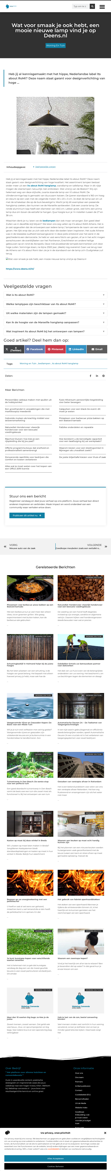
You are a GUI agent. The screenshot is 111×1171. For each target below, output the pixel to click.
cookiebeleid (53, 1149)
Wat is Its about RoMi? (55, 294)
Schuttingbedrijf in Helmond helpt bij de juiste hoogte (30, 665)
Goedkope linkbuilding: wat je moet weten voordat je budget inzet (83, 1117)
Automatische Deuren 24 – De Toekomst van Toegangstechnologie (80, 723)
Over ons (79, 1073)
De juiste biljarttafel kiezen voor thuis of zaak (82, 457)
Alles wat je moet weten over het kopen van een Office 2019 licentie (28, 467)
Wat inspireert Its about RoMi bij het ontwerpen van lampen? (55, 331)
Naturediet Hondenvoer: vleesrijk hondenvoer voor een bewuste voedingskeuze (22, 429)
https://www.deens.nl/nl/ (20, 268)
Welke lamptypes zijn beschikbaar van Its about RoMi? (55, 304)
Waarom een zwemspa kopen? (73, 958)
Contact (78, 1090)
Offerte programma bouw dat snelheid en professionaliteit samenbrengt (27, 449)
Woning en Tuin (55, 45)
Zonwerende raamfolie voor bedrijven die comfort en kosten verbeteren (27, 458)
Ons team (79, 1077)
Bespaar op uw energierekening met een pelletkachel (27, 900)
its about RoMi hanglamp (41, 185)
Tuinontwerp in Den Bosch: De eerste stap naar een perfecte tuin (28, 782)
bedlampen (49, 220)
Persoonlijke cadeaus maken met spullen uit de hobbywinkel (28, 401)
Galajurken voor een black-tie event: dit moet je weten (79, 410)
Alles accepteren (55, 1158)
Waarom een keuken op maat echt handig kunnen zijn (78, 841)
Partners (79, 1082)
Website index (81, 1107)
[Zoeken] (92, 6)
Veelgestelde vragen (45, 166)
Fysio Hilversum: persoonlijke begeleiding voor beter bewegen (81, 401)
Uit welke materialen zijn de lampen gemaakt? (55, 313)
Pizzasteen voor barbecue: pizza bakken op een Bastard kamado (81, 419)
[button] (105, 1132)
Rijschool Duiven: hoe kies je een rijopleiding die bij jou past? (22, 440)
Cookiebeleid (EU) (83, 1095)
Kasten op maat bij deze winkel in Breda (27, 840)
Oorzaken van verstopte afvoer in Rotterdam (79, 781)
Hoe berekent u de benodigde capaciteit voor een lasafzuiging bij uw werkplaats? (80, 440)
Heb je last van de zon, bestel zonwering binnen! (77, 1018)
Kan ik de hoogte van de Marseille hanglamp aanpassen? (55, 322)
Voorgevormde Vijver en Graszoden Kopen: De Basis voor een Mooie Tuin (29, 723)
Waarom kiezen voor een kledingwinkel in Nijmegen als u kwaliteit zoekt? (81, 449)
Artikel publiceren (82, 1086)
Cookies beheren (55, 1166)
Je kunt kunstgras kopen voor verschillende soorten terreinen (28, 959)
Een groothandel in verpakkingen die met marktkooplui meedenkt (27, 410)
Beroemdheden (82, 1099)
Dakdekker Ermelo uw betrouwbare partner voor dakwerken (79, 665)
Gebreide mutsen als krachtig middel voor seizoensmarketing (27, 419)
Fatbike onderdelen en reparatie (76, 427)
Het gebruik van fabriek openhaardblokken (79, 899)
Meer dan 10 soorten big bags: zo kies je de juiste (28, 1018)
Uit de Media (80, 1103)
